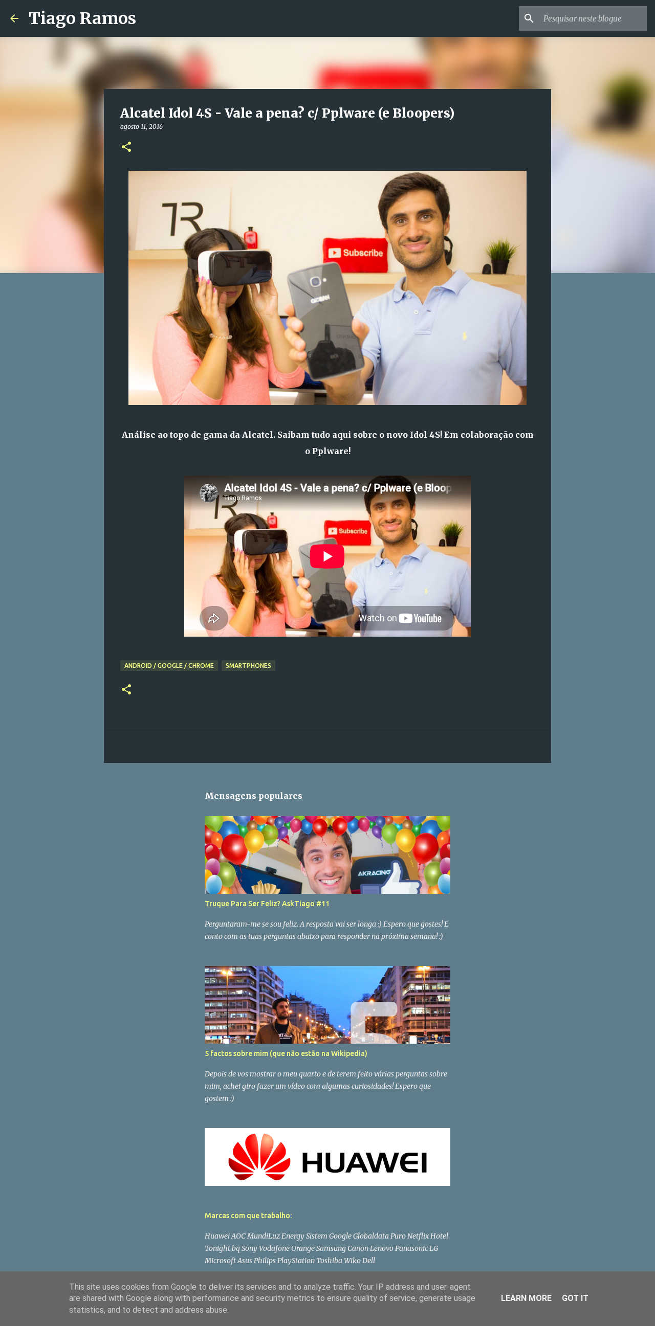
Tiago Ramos (82, 18)
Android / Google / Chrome (169, 665)
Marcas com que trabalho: (248, 1215)
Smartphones (248, 665)
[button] (126, 147)
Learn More (526, 1298)
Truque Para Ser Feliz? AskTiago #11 (267, 904)
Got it (575, 1298)
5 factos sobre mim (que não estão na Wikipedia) (286, 1053)
